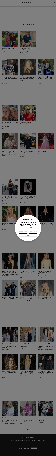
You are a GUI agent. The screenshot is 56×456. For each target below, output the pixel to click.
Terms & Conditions (29, 231)
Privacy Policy (33, 231)
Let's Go (28, 233)
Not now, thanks (28, 235)
